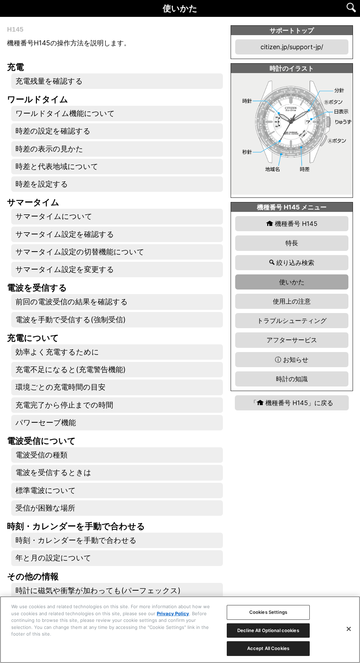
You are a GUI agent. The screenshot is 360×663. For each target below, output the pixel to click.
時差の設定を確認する (53, 130)
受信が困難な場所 (45, 507)
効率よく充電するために (57, 351)
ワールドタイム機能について (65, 113)
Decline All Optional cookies (268, 630)
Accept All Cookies (268, 648)
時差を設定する (41, 184)
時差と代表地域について (56, 166)
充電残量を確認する (49, 81)
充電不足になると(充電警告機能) (70, 369)
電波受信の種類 (41, 454)
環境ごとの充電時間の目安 (60, 387)
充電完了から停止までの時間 (64, 405)
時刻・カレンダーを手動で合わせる (76, 540)
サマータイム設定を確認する (64, 234)
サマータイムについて (53, 216)
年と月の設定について (53, 557)
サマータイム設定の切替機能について (79, 251)
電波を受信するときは (53, 472)
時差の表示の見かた (49, 148)
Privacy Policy (173, 613)
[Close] (348, 629)
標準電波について (45, 490)
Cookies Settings (268, 612)
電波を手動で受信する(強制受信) (70, 319)
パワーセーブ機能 (45, 422)
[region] (180, 629)
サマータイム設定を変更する (64, 269)
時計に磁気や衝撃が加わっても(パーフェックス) (98, 590)
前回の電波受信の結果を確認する (71, 301)
